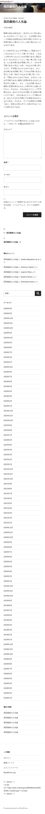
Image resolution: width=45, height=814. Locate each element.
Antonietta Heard (27, 282)
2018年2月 (8, 693)
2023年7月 (8, 377)
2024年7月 (8, 352)
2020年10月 (8, 537)
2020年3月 (8, 571)
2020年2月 (8, 576)
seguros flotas (26, 272)
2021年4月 (8, 508)
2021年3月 (8, 513)
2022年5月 (8, 445)
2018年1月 (8, 698)
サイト (6, 187)
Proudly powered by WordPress (16, 808)
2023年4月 (8, 391)
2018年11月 (8, 649)
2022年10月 (8, 420)
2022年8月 (8, 430)
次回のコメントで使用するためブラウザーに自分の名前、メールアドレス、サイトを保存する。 (22, 205)
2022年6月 (8, 440)
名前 (6, 162)
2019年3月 (8, 630)
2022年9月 (8, 425)
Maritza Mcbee (27, 277)
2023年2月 (8, 401)
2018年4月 (8, 683)
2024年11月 (8, 338)
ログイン (7, 758)
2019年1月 (8, 640)
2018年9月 (8, 659)
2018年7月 (8, 669)
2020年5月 (8, 562)
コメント (8, 129)
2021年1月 (8, 523)
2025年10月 (8, 328)
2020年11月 (8, 532)
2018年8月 (8, 664)
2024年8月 (8, 347)
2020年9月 (8, 542)
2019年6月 (8, 615)
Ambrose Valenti (27, 267)
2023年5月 (8, 386)
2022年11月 (8, 416)
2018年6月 (8, 674)
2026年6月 (8, 308)
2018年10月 (8, 654)
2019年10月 (8, 596)
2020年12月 (8, 528)
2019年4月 (8, 625)
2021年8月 (8, 489)
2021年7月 (8, 493)
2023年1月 (8, 406)
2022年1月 (8, 464)
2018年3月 (8, 688)
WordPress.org (9, 773)
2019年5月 (8, 620)
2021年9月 (8, 484)
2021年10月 (8, 479)
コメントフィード (11, 768)
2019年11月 (8, 591)
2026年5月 (8, 313)
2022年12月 (8, 411)
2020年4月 (8, 566)
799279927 (21, 18)
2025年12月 (8, 318)
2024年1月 (8, 362)
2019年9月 (8, 600)
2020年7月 (8, 552)
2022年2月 (8, 459)
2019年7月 (8, 610)
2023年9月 (8, 372)
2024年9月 (8, 343)
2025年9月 (8, 333)
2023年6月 (8, 381)
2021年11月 (8, 474)
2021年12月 (8, 469)
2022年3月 (8, 455)
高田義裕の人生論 (15, 6)
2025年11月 (8, 323)
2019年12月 (8, 586)
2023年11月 (8, 367)
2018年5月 (8, 678)
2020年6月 (8, 557)
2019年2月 (8, 635)
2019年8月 (8, 605)
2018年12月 (8, 644)
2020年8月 (8, 547)
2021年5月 (8, 503)
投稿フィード (9, 763)
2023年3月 (8, 396)
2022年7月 (8, 435)
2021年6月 (8, 498)
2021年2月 (8, 518)
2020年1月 (8, 581)
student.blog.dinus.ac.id (30, 259)
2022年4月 (8, 450)
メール (7, 175)
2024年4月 (8, 357)
